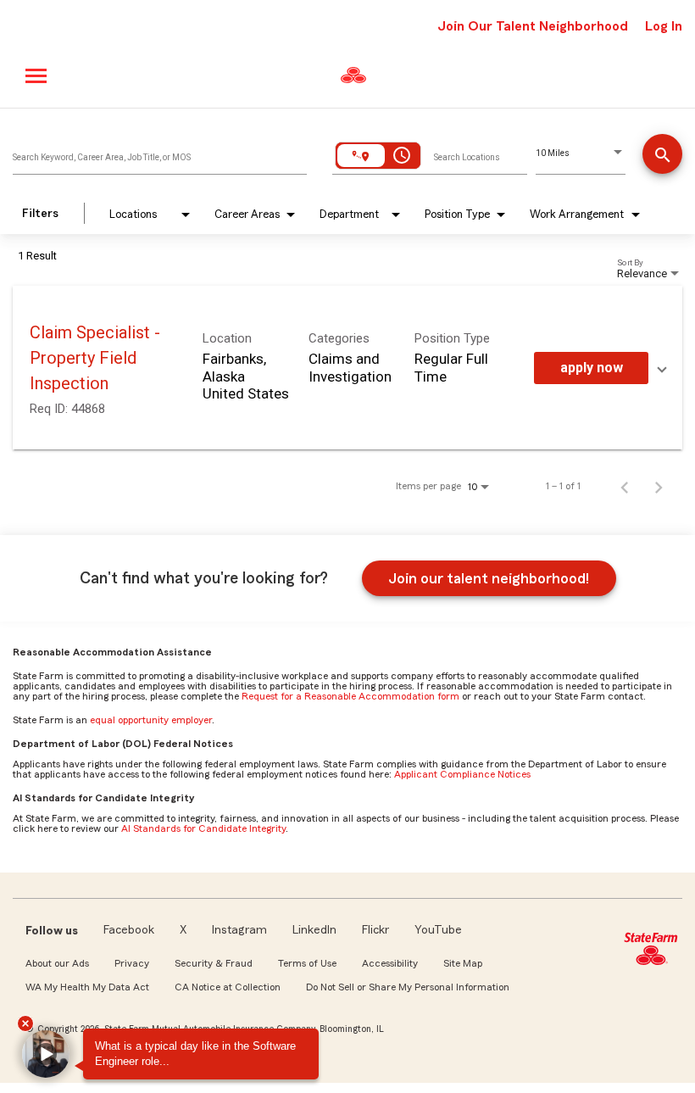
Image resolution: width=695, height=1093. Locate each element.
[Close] (25, 1023)
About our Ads (57, 963)
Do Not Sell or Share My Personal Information (407, 987)
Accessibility (390, 963)
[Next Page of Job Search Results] (659, 486)
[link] (347, 367)
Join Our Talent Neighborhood (532, 26)
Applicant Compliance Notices (462, 774)
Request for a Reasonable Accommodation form (350, 696)
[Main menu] (37, 76)
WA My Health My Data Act (87, 987)
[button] (46, 1054)
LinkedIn (314, 930)
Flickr (375, 930)
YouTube (438, 930)
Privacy (131, 963)
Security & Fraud (214, 963)
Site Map (462, 963)
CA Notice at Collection (228, 987)
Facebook (128, 930)
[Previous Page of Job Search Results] (625, 486)
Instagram (239, 930)
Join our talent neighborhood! (488, 578)
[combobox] (160, 153)
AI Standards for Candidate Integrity (203, 828)
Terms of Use (307, 963)
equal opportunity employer (151, 720)
